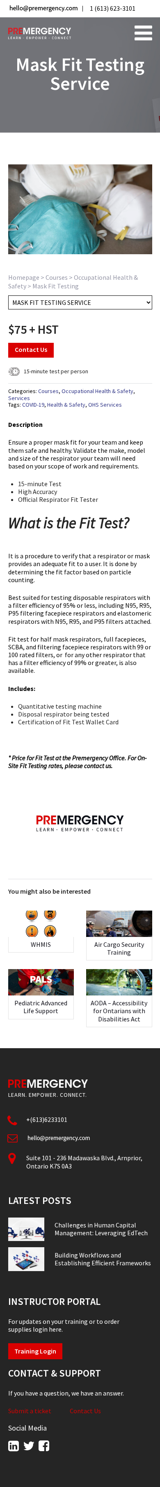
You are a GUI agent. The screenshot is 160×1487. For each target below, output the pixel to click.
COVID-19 (33, 404)
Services (19, 398)
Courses (57, 277)
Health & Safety (66, 404)
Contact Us (31, 349)
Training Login (35, 1351)
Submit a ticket (29, 1411)
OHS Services (105, 404)
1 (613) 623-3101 (112, 8)
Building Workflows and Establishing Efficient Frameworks (103, 1259)
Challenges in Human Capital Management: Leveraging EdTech (101, 1229)
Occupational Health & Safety (97, 391)
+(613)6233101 (46, 1119)
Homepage (23, 277)
